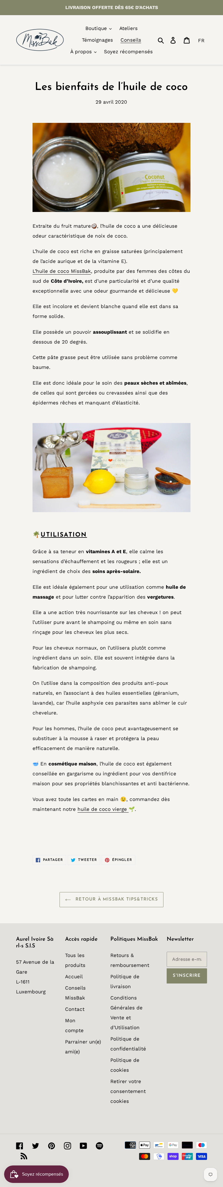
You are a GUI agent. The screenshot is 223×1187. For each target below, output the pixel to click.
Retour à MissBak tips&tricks (116, 899)
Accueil (74, 976)
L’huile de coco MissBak (62, 271)
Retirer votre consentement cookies (128, 1091)
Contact (74, 1009)
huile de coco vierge (103, 809)
